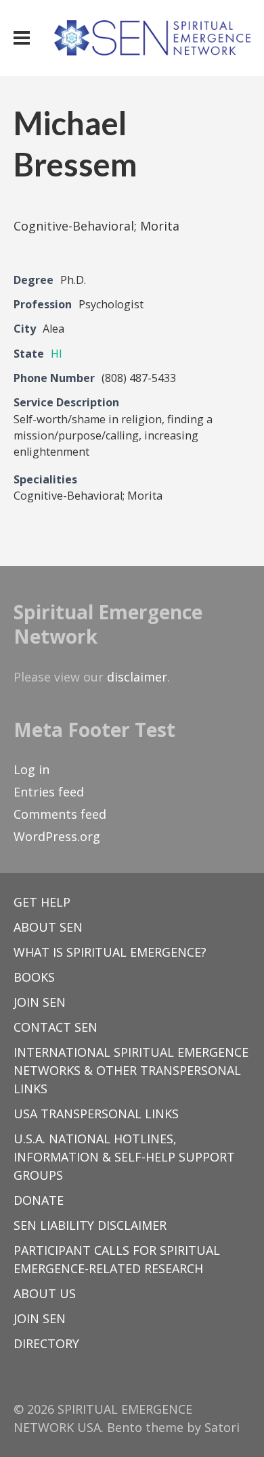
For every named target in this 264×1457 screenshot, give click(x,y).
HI (56, 353)
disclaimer (137, 677)
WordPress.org (57, 836)
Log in (31, 769)
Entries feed (49, 792)
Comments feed (60, 814)
